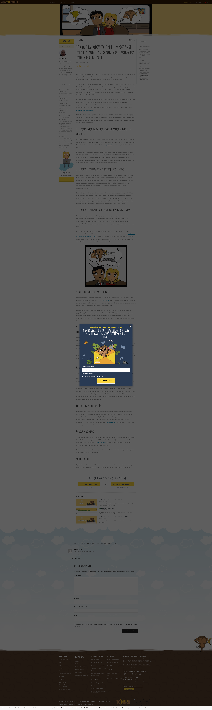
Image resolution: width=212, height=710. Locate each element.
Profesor (93, 376)
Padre (86, 376)
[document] (106, 355)
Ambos (101, 376)
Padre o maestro (87, 373)
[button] (130, 326)
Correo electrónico (88, 366)
